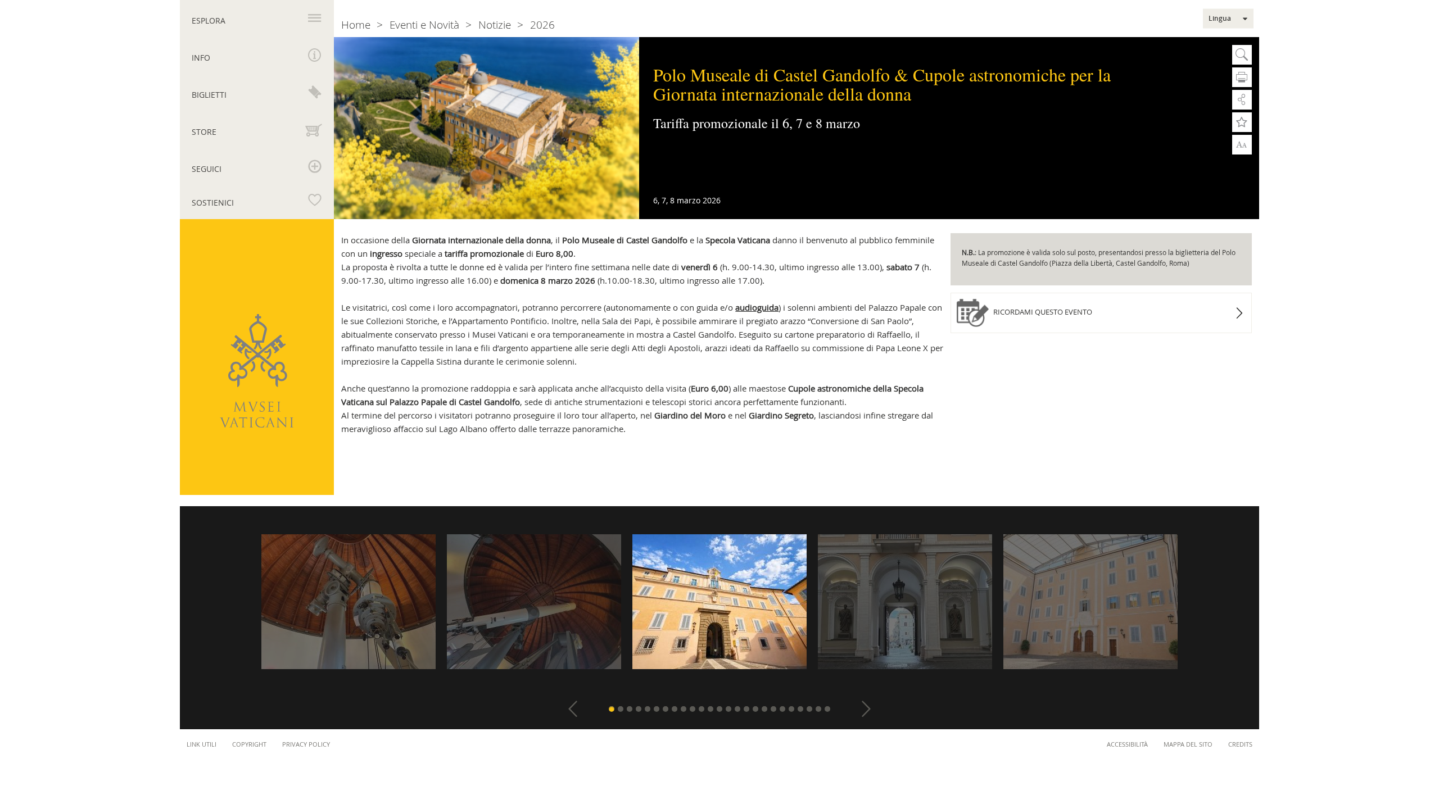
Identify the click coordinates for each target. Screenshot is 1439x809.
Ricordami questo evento (1042, 312)
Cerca (1242, 55)
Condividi (1242, 100)
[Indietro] (573, 709)
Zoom (1242, 143)
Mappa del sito (1188, 744)
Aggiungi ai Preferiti (1242, 122)
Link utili (201, 744)
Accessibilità (1127, 744)
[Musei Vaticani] (256, 371)
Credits (1240, 744)
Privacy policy (306, 744)
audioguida (757, 307)
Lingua (1220, 18)
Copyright (249, 744)
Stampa (1242, 77)
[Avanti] (866, 709)
